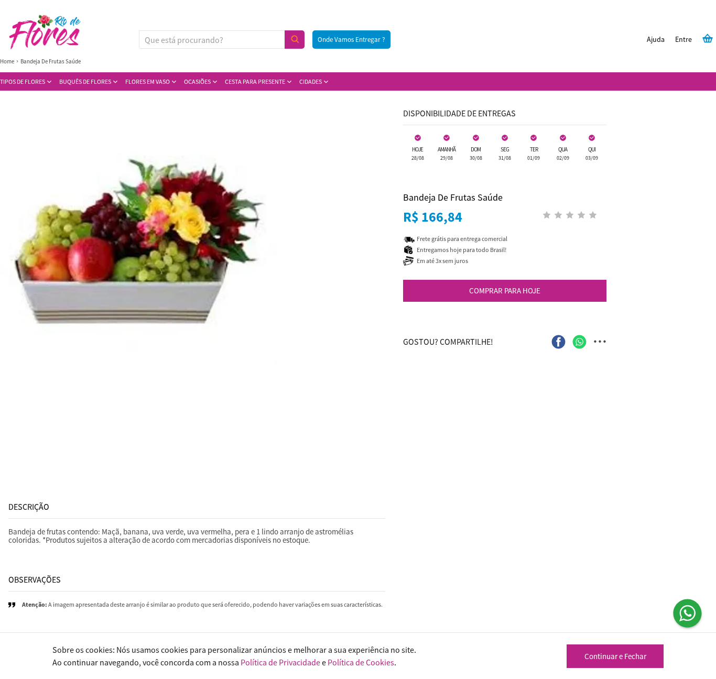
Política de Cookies (361, 662)
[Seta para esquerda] (10, 236)
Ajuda (656, 39)
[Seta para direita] (383, 236)
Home (7, 61)
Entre (683, 39)
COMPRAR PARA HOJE (504, 290)
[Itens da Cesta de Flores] (707, 38)
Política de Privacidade (280, 662)
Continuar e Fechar (615, 656)
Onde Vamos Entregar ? (351, 39)
